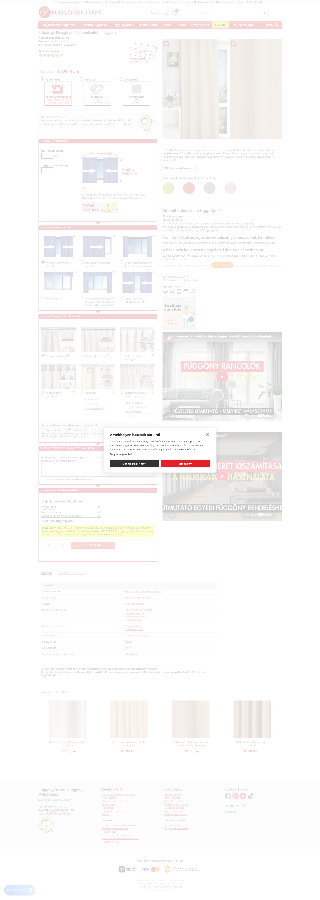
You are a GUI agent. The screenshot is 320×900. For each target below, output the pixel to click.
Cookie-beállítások (134, 463)
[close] (207, 434)
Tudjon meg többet (121, 454)
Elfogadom (185, 463)
